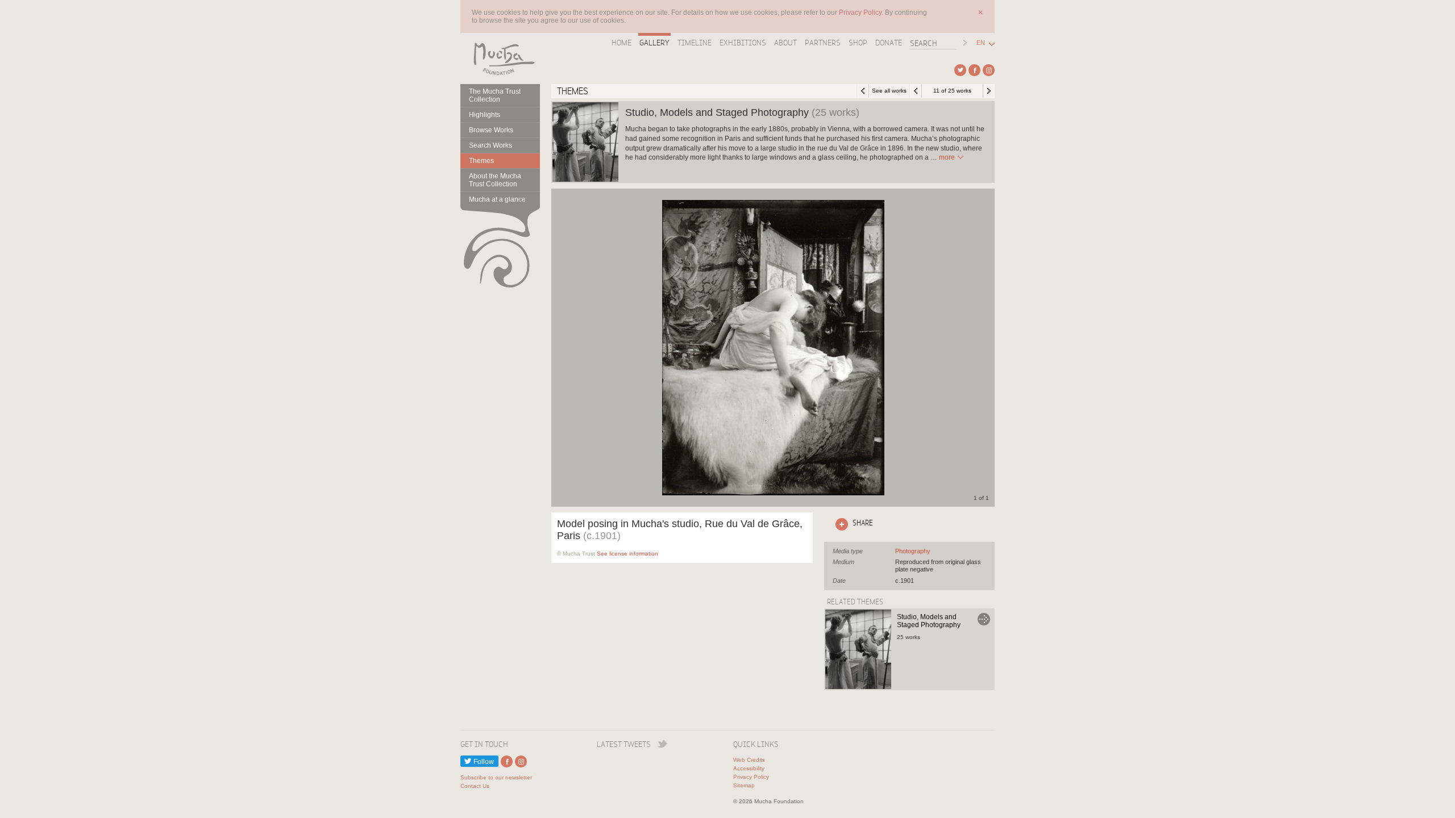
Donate (888, 42)
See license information (627, 553)
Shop (858, 42)
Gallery (654, 42)
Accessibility (748, 768)
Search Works (490, 145)
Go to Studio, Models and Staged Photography (984, 619)
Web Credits (749, 760)
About (785, 42)
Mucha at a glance (497, 199)
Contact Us (474, 786)
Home (621, 42)
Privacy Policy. (862, 12)
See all (912, 551)
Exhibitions (743, 42)
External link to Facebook (974, 70)
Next (989, 91)
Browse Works (491, 130)
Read (947, 157)
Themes (481, 161)
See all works (889, 90)
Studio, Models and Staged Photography (929, 621)
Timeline (694, 42)
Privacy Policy (751, 777)
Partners (823, 42)
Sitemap (744, 785)
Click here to (852, 522)
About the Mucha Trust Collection (495, 180)
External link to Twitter (960, 70)
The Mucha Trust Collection (495, 95)
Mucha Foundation (500, 58)
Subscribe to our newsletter (496, 777)
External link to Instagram (989, 70)
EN (980, 43)
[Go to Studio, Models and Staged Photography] (858, 649)
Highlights (484, 115)
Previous (915, 91)
